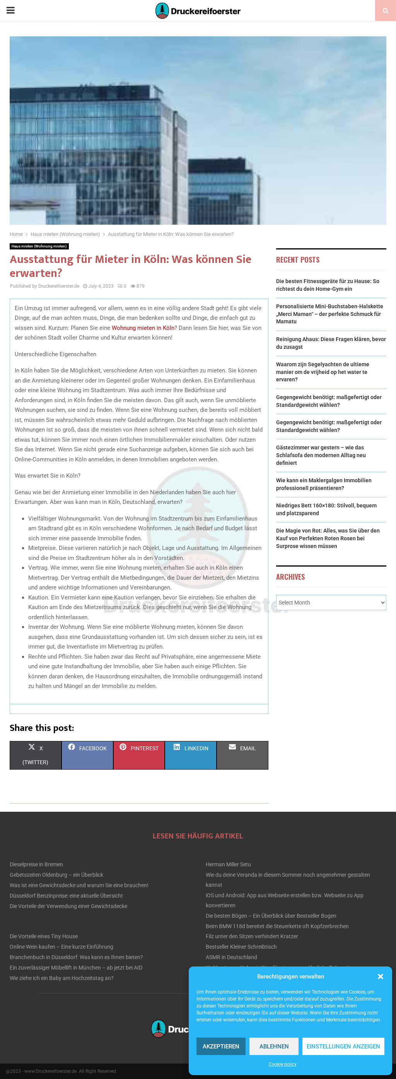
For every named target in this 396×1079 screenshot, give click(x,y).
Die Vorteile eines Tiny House (44, 936)
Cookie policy (283, 1064)
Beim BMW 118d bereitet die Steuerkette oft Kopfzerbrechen (277, 926)
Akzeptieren (221, 1046)
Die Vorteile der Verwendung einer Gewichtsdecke (68, 906)
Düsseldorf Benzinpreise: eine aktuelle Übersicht (66, 896)
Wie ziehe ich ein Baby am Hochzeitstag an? (62, 978)
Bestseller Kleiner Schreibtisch (241, 947)
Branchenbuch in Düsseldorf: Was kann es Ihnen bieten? (76, 957)
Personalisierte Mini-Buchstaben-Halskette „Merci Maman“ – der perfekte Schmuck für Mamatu (329, 313)
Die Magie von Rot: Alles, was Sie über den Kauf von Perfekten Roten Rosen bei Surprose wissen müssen (328, 538)
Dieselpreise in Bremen (36, 864)
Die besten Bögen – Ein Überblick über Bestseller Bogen (271, 916)
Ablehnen (274, 1046)
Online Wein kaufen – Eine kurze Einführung (61, 947)
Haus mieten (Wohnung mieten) (39, 246)
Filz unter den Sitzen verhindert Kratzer (252, 936)
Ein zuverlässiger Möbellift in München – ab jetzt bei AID (76, 968)
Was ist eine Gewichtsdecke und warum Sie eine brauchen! (79, 885)
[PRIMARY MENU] (10, 10)
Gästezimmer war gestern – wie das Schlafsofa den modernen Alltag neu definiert (321, 455)
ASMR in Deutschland (231, 957)
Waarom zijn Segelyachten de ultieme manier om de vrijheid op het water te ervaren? (322, 371)
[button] (380, 976)
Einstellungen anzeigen (343, 1046)
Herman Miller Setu (228, 864)
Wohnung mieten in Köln (143, 327)
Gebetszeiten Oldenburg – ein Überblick (56, 875)
